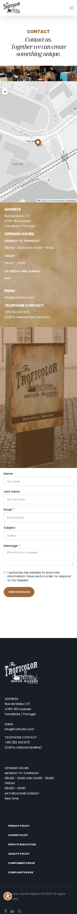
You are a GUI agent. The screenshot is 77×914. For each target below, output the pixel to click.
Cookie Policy (18, 835)
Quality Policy (18, 854)
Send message (19, 592)
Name (8, 474)
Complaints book (20, 872)
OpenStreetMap (57, 200)
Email (8, 510)
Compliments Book (21, 863)
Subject (9, 528)
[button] (72, 8)
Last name (12, 492)
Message (11, 546)
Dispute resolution (22, 844)
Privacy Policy (18, 826)
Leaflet (43, 200)
